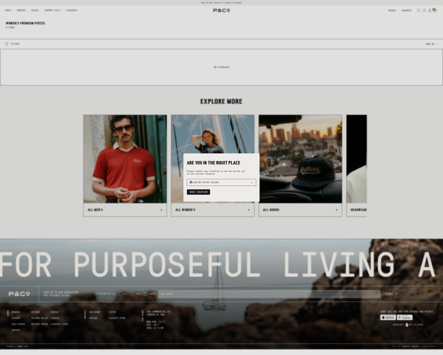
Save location (198, 192)
